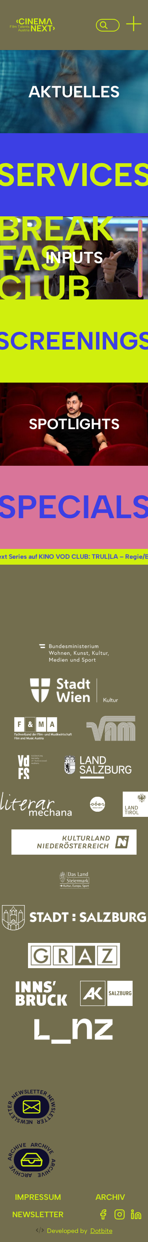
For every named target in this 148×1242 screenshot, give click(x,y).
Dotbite (101, 1231)
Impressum (38, 1197)
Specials (74, 506)
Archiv (110, 1197)
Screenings (74, 340)
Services (74, 174)
